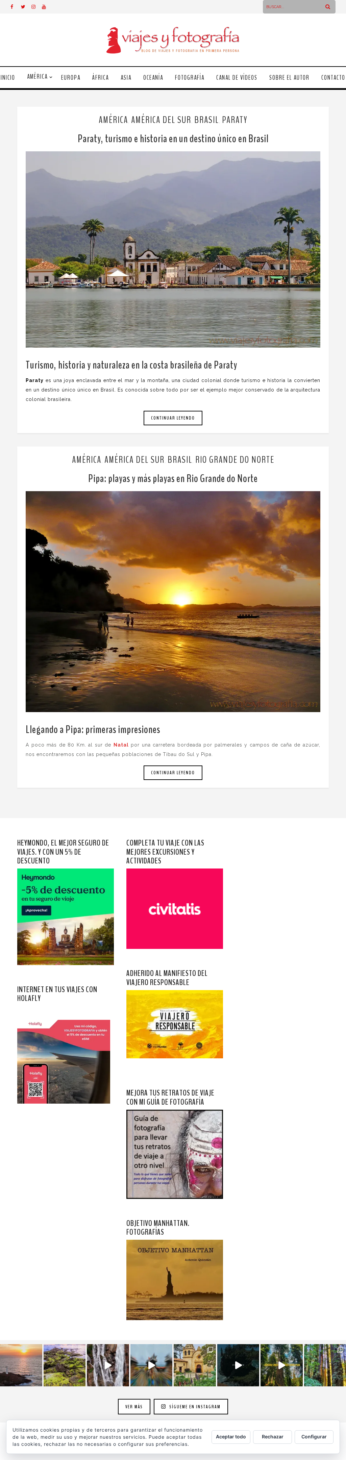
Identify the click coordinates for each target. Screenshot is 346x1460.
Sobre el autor (289, 77)
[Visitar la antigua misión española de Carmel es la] (195, 1365)
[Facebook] (15, 7)
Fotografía (189, 77)
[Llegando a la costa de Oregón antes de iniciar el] (238, 1365)
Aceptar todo (231, 1436)
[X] (26, 7)
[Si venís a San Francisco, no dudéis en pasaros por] (151, 1365)
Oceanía (153, 77)
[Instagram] (36, 7)
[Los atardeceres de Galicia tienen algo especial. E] (21, 1365)
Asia (126, 77)
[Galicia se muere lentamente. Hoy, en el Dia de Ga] (108, 1365)
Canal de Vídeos (236, 77)
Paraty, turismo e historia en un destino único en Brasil (173, 138)
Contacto (333, 77)
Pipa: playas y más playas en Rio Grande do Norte (173, 478)
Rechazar (272, 1436)
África (100, 77)
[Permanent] (173, 249)
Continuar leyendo (173, 418)
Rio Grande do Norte (234, 459)
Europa (70, 77)
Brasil (206, 120)
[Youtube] (47, 7)
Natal (121, 745)
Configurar (314, 1436)
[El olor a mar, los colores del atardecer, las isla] (65, 1365)
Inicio (8, 77)
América (37, 76)
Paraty (235, 120)
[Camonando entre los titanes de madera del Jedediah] (282, 1365)
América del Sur (161, 120)
